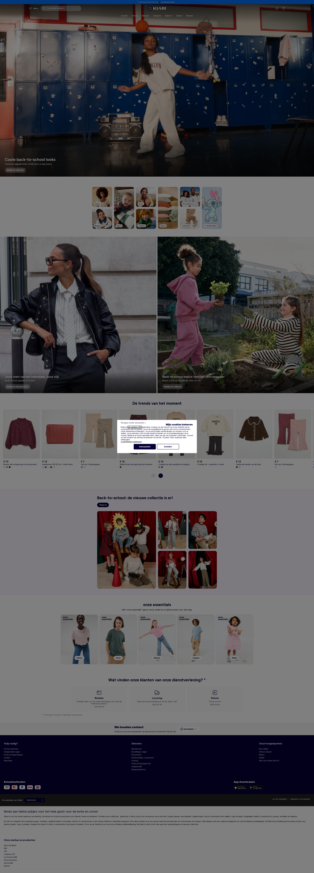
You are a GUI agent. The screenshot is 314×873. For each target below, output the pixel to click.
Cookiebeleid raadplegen (131, 442)
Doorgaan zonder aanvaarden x (133, 423)
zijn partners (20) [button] (135, 427)
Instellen (168, 447)
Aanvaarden (144, 447)
